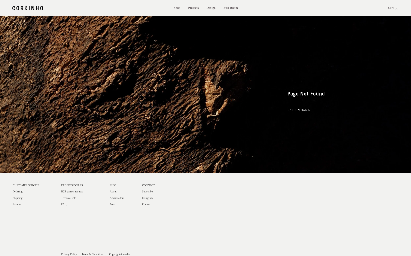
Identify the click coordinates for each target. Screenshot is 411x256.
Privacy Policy (69, 254)
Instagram (147, 198)
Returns (17, 204)
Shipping (17, 198)
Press (113, 204)
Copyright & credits (119, 254)
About (113, 191)
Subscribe (147, 191)
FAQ (64, 204)
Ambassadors (117, 198)
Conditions (98, 254)
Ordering (17, 191)
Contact (146, 204)
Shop (177, 7)
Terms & (86, 254)
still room (230, 7)
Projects (193, 7)
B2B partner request (72, 191)
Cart (393, 7)
